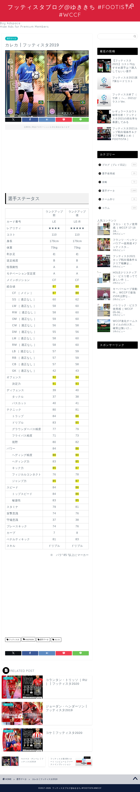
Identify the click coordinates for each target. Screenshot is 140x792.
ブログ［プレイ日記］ (119, 165)
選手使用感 (118, 173)
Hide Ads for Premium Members (24, 26)
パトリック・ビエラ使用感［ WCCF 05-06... (125, 309)
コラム (119, 208)
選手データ (11, 39)
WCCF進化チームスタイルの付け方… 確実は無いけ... (125, 324)
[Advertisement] (47, 162)
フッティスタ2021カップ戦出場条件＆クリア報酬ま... (125, 260)
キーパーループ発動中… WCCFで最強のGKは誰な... (125, 292)
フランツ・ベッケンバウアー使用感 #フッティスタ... (125, 243)
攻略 (118, 182)
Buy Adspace (10, 23)
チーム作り (118, 199)
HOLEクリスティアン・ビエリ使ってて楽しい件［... (125, 276)
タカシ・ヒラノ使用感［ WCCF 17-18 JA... (125, 227)
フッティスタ (13, 640)
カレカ (57, 640)
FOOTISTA (29, 640)
